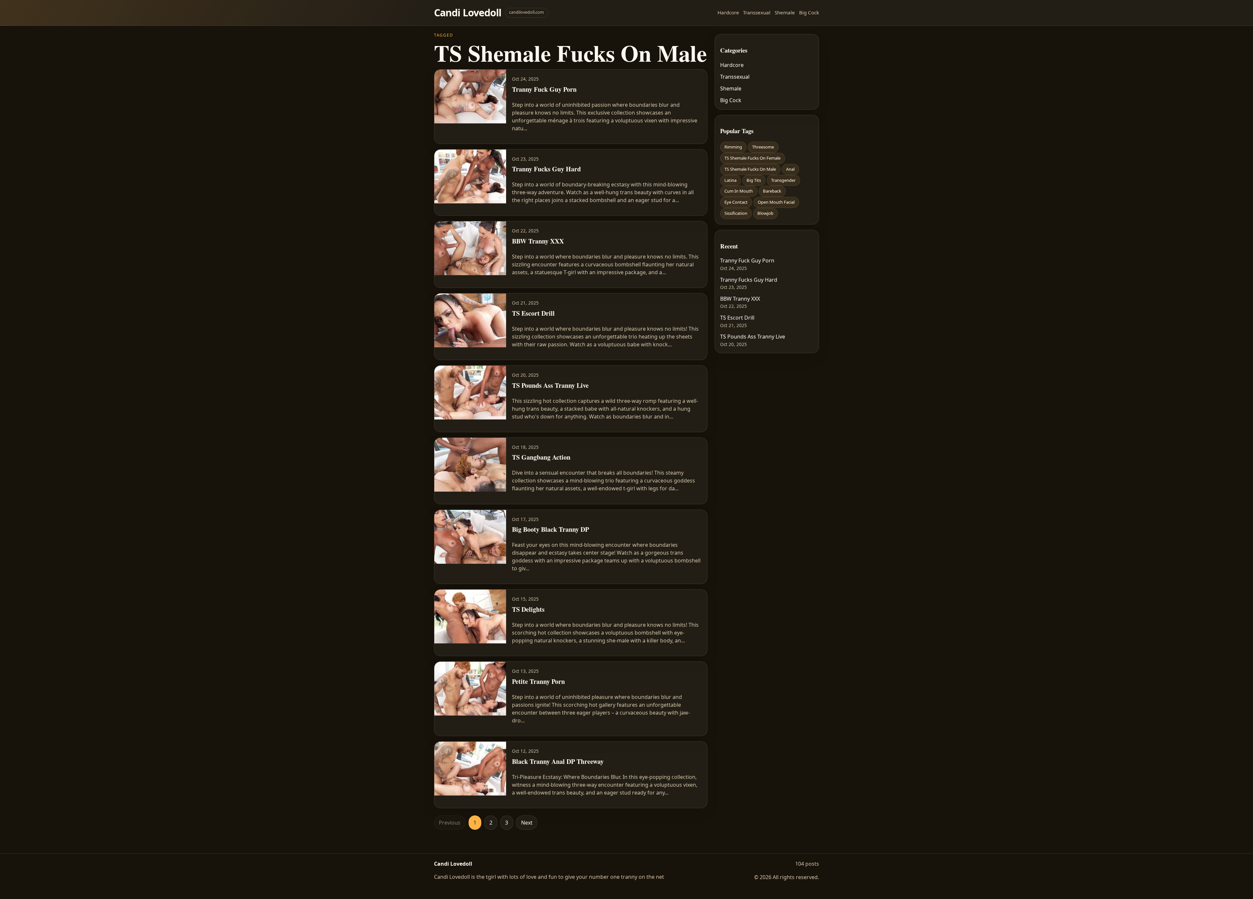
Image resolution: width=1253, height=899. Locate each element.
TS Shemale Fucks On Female (752, 158)
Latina (730, 180)
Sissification (735, 213)
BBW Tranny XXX (740, 298)
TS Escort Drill (737, 317)
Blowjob (765, 213)
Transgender (783, 180)
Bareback (772, 191)
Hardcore (728, 12)
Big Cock (809, 12)
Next (527, 822)
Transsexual (756, 12)
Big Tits (754, 180)
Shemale (785, 12)
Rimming (733, 147)
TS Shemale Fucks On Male (750, 169)
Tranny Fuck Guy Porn (747, 260)
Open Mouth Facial (776, 202)
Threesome (763, 147)
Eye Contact (736, 202)
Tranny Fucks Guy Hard (748, 279)
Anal (790, 169)
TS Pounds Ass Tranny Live (752, 336)
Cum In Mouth (738, 191)
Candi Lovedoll (467, 12)
